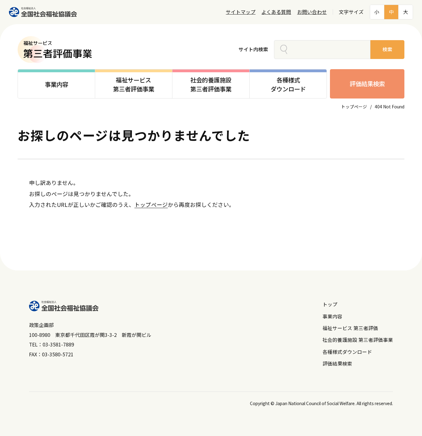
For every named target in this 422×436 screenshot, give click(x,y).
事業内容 (332, 316)
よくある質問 (276, 12)
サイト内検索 (253, 49)
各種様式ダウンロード (347, 351)
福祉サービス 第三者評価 (350, 328)
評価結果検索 (367, 83)
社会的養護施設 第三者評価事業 (358, 339)
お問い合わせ (312, 12)
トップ (330, 304)
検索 (387, 49)
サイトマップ (240, 12)
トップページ (354, 106)
